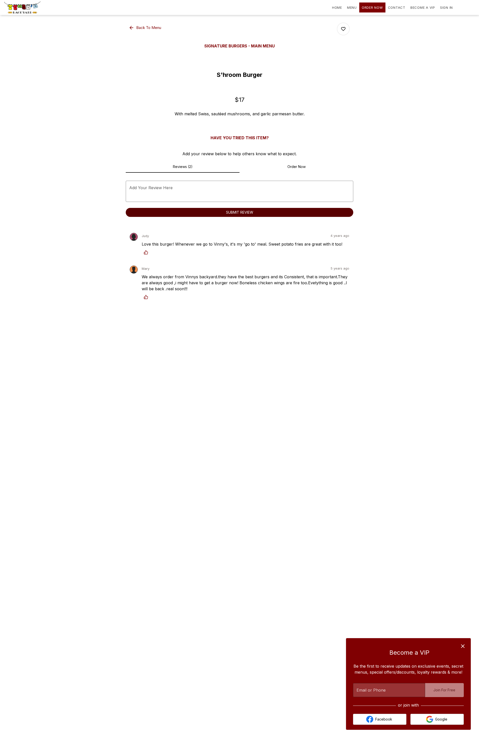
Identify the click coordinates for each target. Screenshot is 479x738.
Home (337, 7)
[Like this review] (147, 252)
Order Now (372, 7)
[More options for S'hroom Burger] (343, 29)
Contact (396, 7)
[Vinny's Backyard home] (26, 7)
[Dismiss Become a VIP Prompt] (463, 646)
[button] (145, 27)
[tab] (183, 167)
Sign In (446, 7)
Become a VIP (422, 7)
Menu (352, 7)
